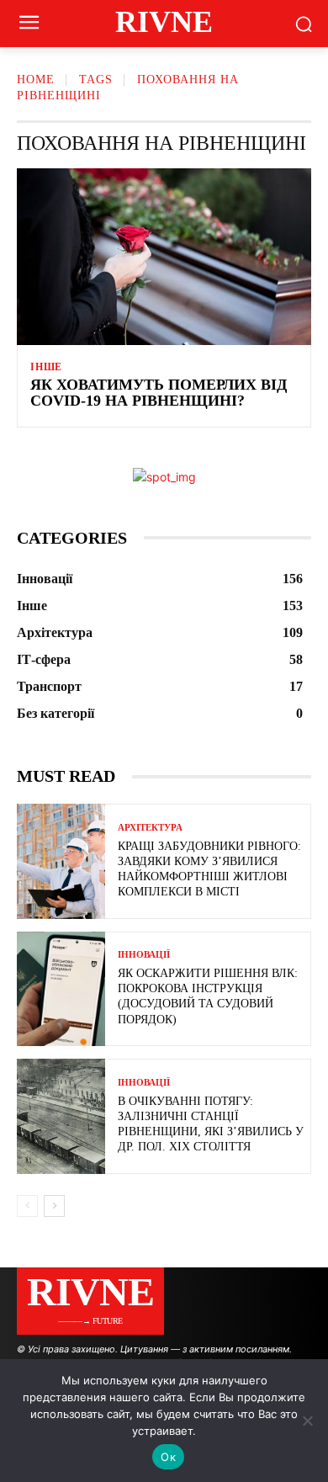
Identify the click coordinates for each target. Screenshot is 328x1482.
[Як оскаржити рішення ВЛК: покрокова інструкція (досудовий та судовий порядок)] (61, 989)
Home (36, 79)
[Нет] (307, 1420)
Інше (46, 367)
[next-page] (54, 1206)
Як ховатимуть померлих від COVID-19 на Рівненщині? (158, 393)
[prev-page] (27, 1206)
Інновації (144, 954)
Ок (168, 1456)
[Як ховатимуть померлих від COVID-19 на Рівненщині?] (164, 256)
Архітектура (150, 827)
